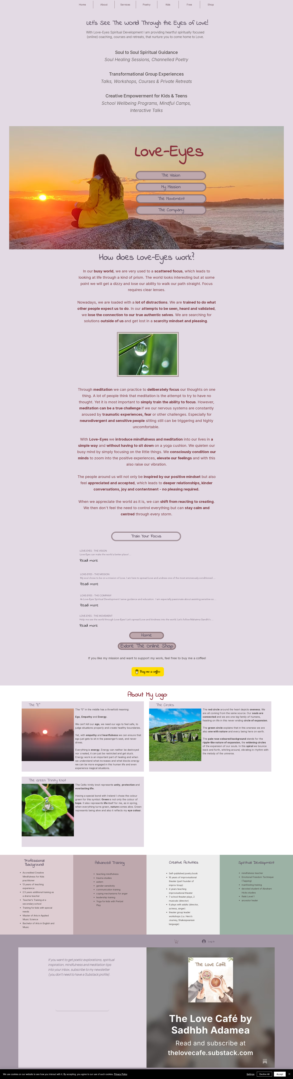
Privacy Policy (120, 1074)
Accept (280, 1074)
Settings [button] (250, 1074)
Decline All (264, 1074)
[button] (176, 941)
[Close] (289, 1074)
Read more (89, 561)
